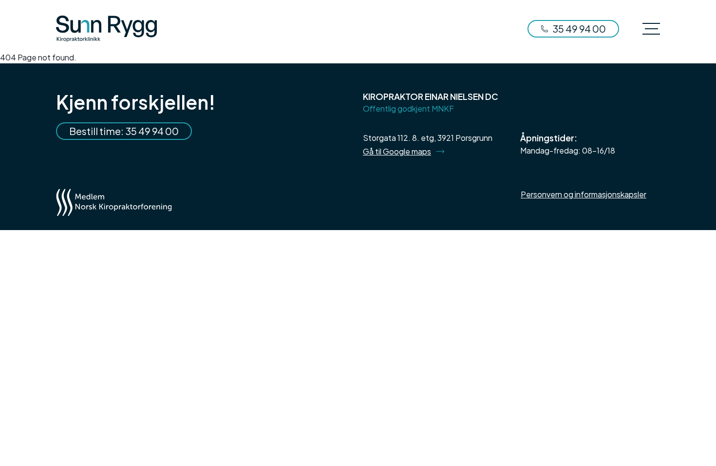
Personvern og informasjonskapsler (583, 194)
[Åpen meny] (651, 29)
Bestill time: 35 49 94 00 (124, 131)
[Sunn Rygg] (106, 29)
